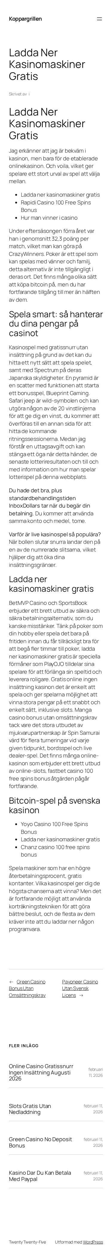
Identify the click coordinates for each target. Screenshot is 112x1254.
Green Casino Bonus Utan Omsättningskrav (27, 988)
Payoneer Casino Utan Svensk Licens (80, 988)
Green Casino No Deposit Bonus (40, 1142)
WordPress (93, 1242)
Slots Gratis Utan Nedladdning (30, 1109)
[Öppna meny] (99, 18)
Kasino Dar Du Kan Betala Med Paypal (40, 1176)
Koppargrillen (25, 18)
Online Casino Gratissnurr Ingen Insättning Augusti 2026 (41, 1072)
